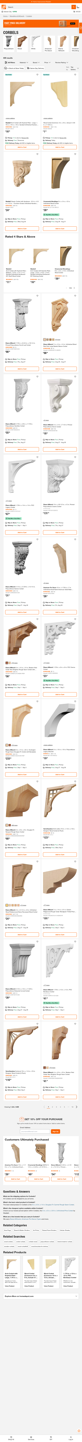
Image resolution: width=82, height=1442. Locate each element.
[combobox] (39, 7)
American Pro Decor (29, 1219)
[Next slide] (74, 288)
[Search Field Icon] (74, 7)
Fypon (39, 1219)
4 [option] (60, 1107)
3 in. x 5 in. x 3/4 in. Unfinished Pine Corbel (57, 1211)
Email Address (25, 1127)
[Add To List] (37, 74)
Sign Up (55, 1131)
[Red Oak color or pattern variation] (44, 339)
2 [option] (52, 1107)
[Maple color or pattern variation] (12, 905)
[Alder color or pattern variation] (53, 339)
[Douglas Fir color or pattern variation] (9, 663)
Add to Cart (22, 147)
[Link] (22, 111)
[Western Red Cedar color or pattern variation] (7, 663)
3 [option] (56, 1107)
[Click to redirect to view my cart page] (78, 7)
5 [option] (64, 1107)
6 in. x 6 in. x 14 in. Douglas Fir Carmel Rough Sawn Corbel (53, 1205)
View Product (9, 1286)
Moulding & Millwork (17, 16)
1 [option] (48, 1107)
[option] (76, 1107)
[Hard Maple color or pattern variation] (47, 339)
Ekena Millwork (15, 1219)
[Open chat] (80, 28)
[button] (72, 68)
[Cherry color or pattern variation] (50, 339)
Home (5, 16)
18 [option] (72, 1107)
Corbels (29, 16)
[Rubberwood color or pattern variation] (7, 905)
